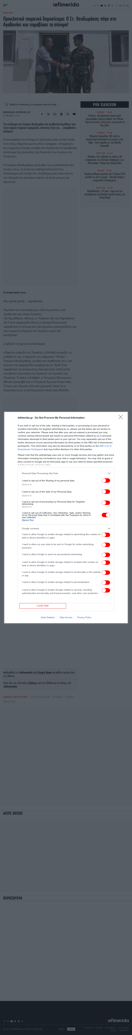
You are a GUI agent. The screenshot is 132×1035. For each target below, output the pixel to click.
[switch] (106, 480)
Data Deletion (48, 617)
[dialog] (66, 517)
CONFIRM (43, 606)
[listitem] (66, 473)
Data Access (66, 617)
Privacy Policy (84, 617)
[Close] (122, 418)
